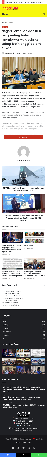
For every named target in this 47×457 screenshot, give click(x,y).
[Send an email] (13, 53)
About (24, 442)
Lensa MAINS (29, 245)
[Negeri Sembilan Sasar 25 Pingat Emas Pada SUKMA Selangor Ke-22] (38, 370)
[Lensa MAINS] (34, 237)
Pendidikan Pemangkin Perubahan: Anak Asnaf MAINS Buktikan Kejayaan (12, 273)
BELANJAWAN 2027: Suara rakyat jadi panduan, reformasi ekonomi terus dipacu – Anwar (12, 248)
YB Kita (5, 325)
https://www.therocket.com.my (12, 298)
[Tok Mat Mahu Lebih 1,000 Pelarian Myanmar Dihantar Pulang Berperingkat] (9, 370)
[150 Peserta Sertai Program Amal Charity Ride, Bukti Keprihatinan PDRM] (38, 361)
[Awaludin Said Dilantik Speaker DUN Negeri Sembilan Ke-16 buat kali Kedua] (23, 361)
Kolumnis (6, 335)
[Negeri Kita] (10, 8)
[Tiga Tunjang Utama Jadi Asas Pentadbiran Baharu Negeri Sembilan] (23, 370)
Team (29, 442)
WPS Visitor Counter (26, 430)
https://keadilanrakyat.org (10, 293)
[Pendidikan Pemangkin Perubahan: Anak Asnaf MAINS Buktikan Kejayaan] (12, 263)
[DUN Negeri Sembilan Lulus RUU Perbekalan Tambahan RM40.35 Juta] (34, 263)
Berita (11, 22)
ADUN (5, 338)
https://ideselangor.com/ (10, 303)
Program (6, 328)
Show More (23, 137)
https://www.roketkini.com (11, 296)
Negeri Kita (39, 439)
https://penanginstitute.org (11, 305)
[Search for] (44, 14)
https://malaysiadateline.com (11, 291)
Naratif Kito (7, 331)
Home (5, 22)
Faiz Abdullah (8, 53)
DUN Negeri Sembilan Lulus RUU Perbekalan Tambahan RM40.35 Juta (34, 273)
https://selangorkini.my (9, 300)
